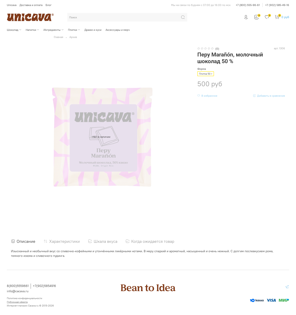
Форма (201, 68)
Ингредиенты (52, 29)
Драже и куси (92, 29)
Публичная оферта (17, 302)
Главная (58, 37)
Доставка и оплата (31, 5)
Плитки (72, 29)
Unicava (11, 5)
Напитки (31, 29)
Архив (73, 37)
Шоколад (12, 29)
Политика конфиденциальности (24, 298)
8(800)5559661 (18, 286)
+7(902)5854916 (44, 286)
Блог (49, 5)
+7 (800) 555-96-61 (248, 5)
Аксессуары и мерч (118, 29)
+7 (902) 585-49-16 (277, 5)
